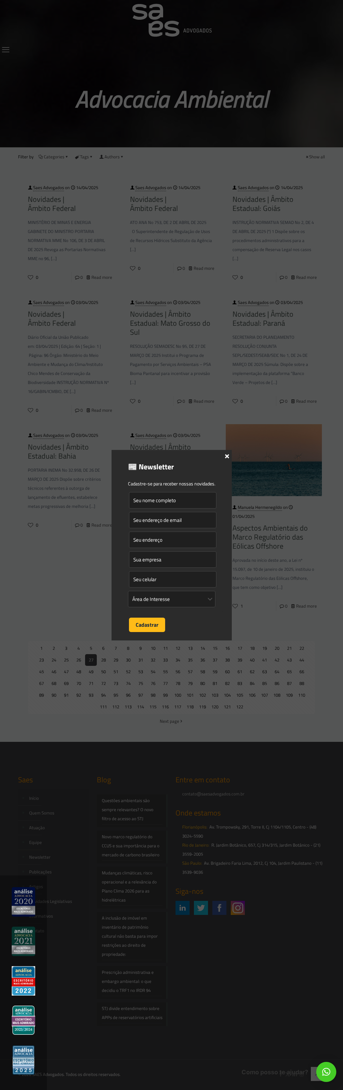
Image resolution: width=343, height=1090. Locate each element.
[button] (326, 1072)
